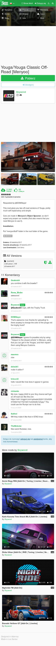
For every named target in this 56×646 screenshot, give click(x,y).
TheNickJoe (16, 426)
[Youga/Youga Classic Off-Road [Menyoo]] (28, 157)
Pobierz (29, 78)
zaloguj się (25, 439)
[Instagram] (17, 95)
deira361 (14, 366)
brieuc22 (15, 379)
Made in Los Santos (9, 639)
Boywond (21, 92)
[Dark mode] (49, 3)
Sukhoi (14, 413)
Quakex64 (15, 280)
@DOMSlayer (16, 337)
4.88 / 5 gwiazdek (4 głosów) (11, 197)
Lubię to (21, 191)
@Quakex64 (16, 307)
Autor (22, 305)
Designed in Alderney (10, 636)
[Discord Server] (20, 95)
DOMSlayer (16, 317)
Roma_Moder (17, 292)
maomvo (14, 354)
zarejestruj (38, 439)
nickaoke (15, 391)
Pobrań (8, 191)
